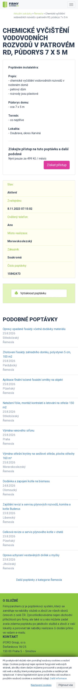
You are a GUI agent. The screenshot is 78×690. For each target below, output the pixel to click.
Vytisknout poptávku (33, 293)
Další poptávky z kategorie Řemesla (39, 580)
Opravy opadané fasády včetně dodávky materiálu (34, 329)
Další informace (58, 678)
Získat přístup (57, 165)
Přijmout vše (66, 685)
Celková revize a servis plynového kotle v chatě (33, 532)
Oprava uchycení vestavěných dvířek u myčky (31, 555)
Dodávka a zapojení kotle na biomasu (26, 481)
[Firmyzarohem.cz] (10, 4)
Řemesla (38, 13)
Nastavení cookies (41, 685)
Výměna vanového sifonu (18, 430)
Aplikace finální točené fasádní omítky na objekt (33, 380)
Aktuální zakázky (23, 13)
